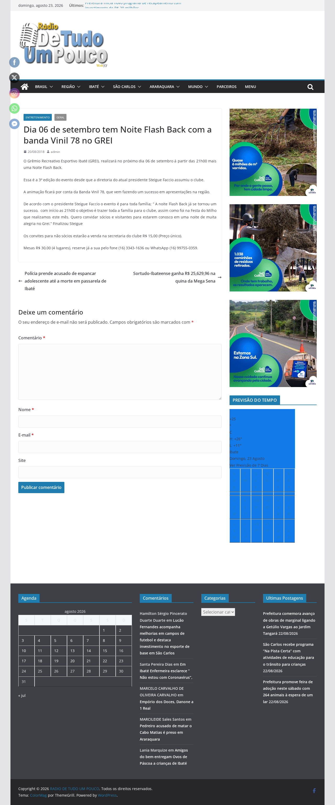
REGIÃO (68, 86)
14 (89, 650)
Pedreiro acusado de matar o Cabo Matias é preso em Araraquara (166, 732)
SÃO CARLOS (124, 86)
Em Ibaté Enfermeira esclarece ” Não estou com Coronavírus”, (166, 671)
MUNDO (195, 86)
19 (56, 660)
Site (22, 460)
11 (40, 650)
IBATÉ (94, 86)
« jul (22, 695)
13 (72, 650)
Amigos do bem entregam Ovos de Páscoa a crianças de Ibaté (164, 757)
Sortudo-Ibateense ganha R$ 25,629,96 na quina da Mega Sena (174, 277)
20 (72, 660)
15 (105, 650)
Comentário (31, 338)
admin (55, 152)
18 (40, 660)
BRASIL (41, 86)
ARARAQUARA (162, 86)
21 (89, 660)
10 (24, 650)
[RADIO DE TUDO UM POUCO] (24, 86)
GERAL (60, 117)
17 (24, 660)
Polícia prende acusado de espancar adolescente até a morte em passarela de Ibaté (65, 281)
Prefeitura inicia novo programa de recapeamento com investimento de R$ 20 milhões (133, 8)
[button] (50, 86)
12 (56, 650)
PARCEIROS (227, 86)
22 (105, 660)
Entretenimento (38, 117)
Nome (26, 409)
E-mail (26, 435)
